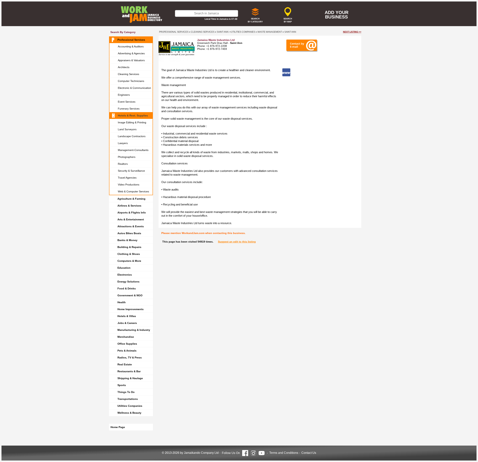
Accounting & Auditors (131, 46)
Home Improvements (130, 309)
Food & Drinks (126, 288)
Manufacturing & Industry (133, 329)
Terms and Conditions (283, 452)
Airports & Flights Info (131, 212)
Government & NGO (129, 295)
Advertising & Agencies (131, 53)
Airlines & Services (129, 205)
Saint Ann (223, 32)
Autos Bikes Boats (129, 233)
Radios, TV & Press (129, 357)
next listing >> (352, 32)
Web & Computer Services (133, 191)
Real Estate (124, 364)
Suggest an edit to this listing (237, 241)
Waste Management (269, 32)
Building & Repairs (129, 247)
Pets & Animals (126, 350)
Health (121, 302)
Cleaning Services (128, 74)
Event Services (126, 101)
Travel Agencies (127, 177)
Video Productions (128, 184)
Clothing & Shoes (128, 253)
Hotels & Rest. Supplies (133, 115)
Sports (121, 385)
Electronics (124, 274)
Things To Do (126, 392)
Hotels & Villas (126, 316)
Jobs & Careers (127, 322)
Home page (118, 427)
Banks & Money (127, 240)
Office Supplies (127, 343)
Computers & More (129, 260)
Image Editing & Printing (132, 122)
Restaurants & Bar (129, 371)
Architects (123, 67)
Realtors (123, 163)
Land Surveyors (127, 129)
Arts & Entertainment (130, 219)
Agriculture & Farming (131, 198)
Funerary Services (128, 108)
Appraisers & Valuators (131, 60)
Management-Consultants (133, 150)
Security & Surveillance (131, 170)
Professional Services (131, 39)
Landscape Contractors (131, 136)
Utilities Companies (129, 405)
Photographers (126, 156)
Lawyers (123, 143)
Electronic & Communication (134, 87)
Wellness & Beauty (129, 412)
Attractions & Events (130, 226)
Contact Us (308, 452)
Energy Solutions (128, 281)
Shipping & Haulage (130, 378)
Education (124, 267)
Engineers (124, 94)
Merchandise (125, 336)
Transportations (127, 398)
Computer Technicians (131, 80)
